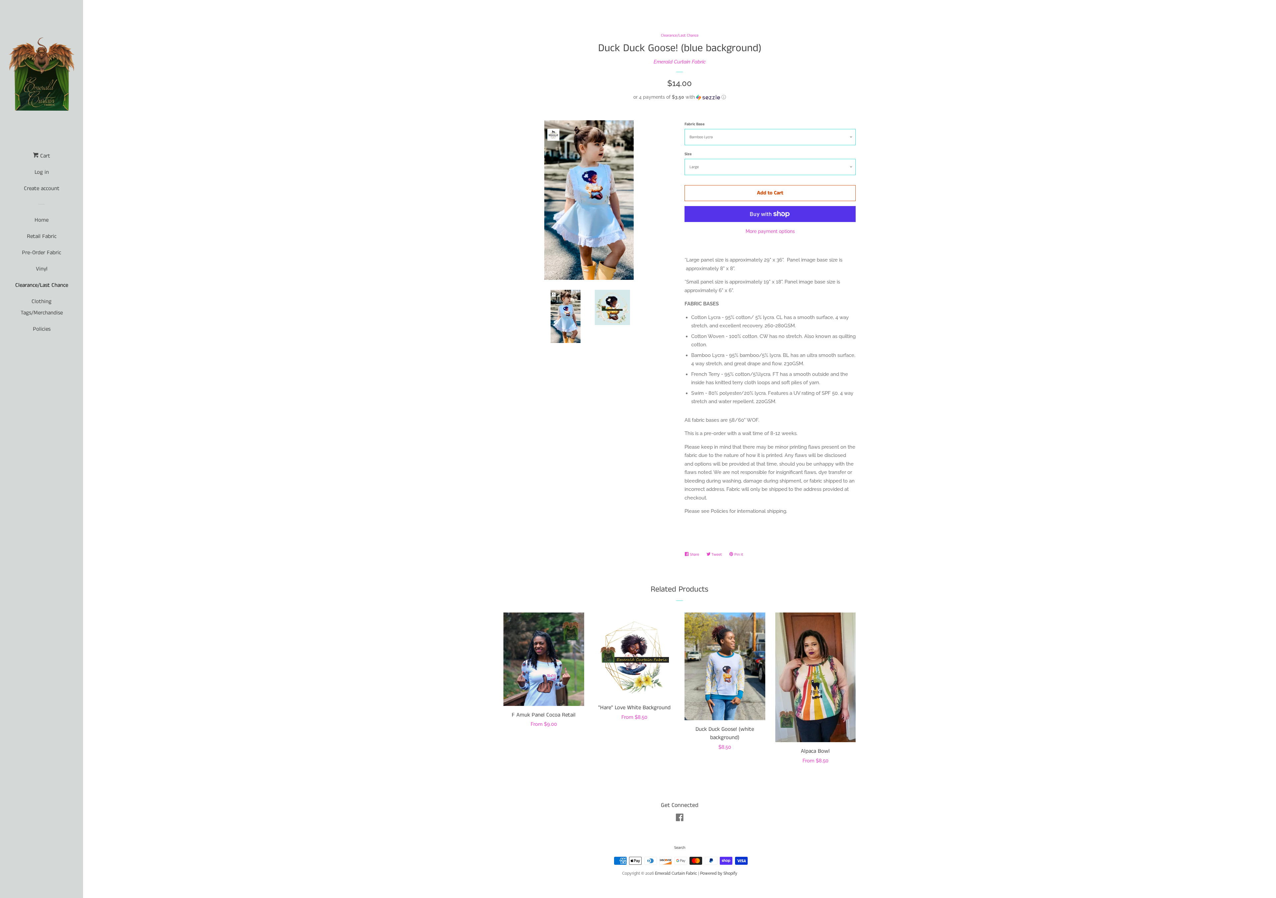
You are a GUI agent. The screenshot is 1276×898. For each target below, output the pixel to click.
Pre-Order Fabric (41, 253)
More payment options (770, 231)
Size (688, 154)
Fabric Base (694, 124)
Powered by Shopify (718, 873)
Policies (42, 329)
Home (42, 220)
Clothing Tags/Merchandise (42, 307)
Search (679, 847)
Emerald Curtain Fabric (680, 62)
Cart (44, 156)
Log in (42, 172)
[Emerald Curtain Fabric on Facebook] (680, 819)
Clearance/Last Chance (41, 285)
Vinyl (42, 269)
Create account (41, 188)
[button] (679, 97)
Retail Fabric (41, 236)
